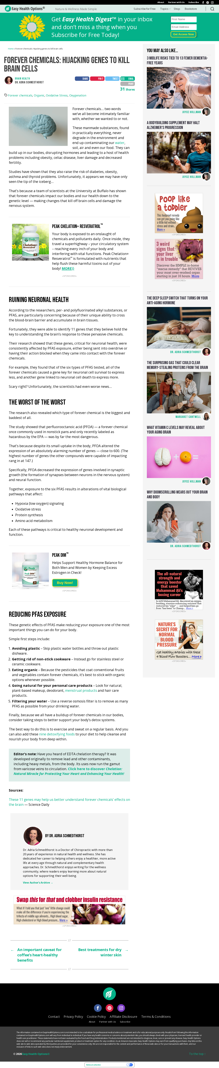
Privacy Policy (73, 1016)
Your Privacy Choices (114, 1065)
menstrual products (81, 690)
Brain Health (22, 78)
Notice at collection (93, 1065)
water (119, 143)
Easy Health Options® (36, 1054)
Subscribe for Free (144, 9)
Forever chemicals (20, 95)
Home (11, 48)
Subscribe (193, 2)
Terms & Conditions (156, 1016)
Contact (54, 1016)
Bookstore (191, 9)
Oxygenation (77, 95)
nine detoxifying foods (57, 734)
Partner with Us (176, 2)
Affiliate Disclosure (123, 1016)
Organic (39, 95)
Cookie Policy (96, 1016)
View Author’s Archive (38, 882)
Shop (177, 9)
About (160, 2)
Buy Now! (65, 583)
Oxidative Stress (57, 95)
